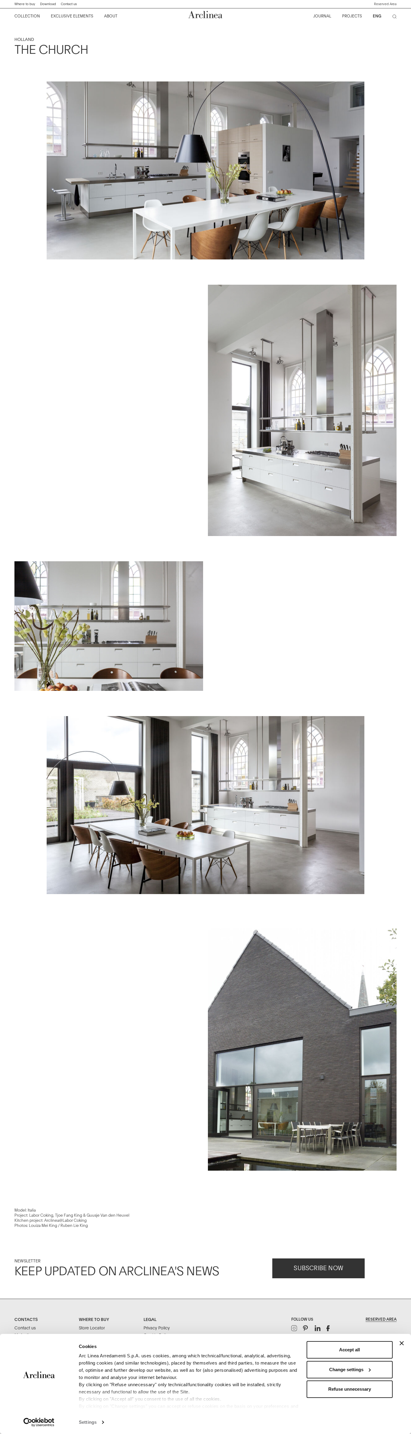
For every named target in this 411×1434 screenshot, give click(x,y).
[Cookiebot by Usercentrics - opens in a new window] (39, 1422)
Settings (88, 1422)
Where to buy (24, 4)
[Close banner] (402, 1343)
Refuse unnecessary (349, 1389)
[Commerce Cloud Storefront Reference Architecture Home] (205, 14)
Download (48, 4)
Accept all (349, 1349)
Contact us (69, 4)
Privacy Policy (157, 1328)
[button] (385, 4)
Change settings (346, 1369)
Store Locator (92, 1328)
